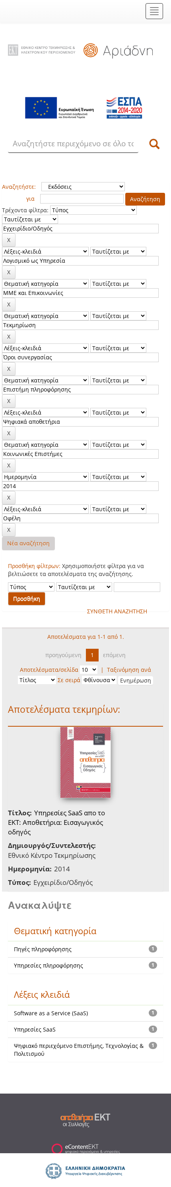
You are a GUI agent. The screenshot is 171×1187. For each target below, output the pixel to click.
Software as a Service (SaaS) (51, 1013)
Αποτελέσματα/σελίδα (49, 669)
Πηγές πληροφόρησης (43, 949)
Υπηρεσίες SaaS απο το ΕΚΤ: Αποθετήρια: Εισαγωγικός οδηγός (56, 822)
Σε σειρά (69, 680)
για (30, 198)
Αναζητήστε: (19, 186)
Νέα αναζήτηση (28, 543)
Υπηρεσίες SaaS (35, 1029)
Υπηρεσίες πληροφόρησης (48, 965)
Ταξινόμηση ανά (129, 669)
